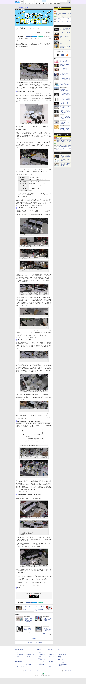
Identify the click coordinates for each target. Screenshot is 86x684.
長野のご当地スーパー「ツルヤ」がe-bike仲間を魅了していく (65, 90)
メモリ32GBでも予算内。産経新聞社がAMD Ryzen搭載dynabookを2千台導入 (65, 46)
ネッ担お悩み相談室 (19, 659)
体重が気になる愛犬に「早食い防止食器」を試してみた (27, 608)
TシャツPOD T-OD (42, 654)
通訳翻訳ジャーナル (52, 654)
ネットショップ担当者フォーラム (31, 652)
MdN (48, 659)
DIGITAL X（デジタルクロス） (30, 658)
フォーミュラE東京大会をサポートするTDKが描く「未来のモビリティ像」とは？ (65, 29)
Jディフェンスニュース (52, 652)
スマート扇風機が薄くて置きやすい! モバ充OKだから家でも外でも (65, 79)
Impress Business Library (30, 654)
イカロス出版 (50, 649)
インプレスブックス (29, 662)
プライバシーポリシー (46, 670)
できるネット (18, 664)
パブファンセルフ (62, 657)
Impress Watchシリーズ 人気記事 (63, 134)
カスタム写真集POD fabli (63, 662)
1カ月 (69, 9)
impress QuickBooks (62, 654)
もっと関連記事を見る (33, 638)
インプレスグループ (59, 670)
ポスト (21, 36)
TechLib (50, 666)
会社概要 (53, 670)
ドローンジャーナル (19, 658)
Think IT (17, 651)
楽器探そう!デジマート (42, 652)
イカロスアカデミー (52, 658)
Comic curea (61, 652)
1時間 (56, 9)
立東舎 (40, 656)
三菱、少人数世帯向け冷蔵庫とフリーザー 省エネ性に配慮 (65, 99)
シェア (30, 36)
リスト (25, 36)
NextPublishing (28, 664)
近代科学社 (39, 663)
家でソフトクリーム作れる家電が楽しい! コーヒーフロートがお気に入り (65, 117)
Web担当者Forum (18, 652)
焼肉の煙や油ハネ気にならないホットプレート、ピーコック (65, 65)
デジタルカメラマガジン (20, 663)
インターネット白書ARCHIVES (21, 666)
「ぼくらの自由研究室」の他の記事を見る (34, 642)
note (41, 36)
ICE (58, 649)
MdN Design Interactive (52, 663)
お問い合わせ (26, 670)
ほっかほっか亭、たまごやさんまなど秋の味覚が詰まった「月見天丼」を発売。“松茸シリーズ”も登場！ (63, 144)
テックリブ (49, 664)
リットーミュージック (42, 651)
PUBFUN (59, 656)
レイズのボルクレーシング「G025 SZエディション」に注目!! (65, 42)
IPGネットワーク (60, 659)
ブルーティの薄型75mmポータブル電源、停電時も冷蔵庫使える (65, 94)
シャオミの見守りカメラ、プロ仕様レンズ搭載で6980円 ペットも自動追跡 (65, 111)
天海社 (60, 651)
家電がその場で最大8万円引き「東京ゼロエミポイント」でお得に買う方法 (65, 164)
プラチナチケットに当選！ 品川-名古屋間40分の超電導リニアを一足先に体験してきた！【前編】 (47, 631)
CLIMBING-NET (41, 661)
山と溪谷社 (39, 658)
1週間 (65, 9)
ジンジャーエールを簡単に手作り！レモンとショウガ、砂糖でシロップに (65, 129)
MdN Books (51, 661)
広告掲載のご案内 (32, 670)
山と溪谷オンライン (42, 659)
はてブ (36, 36)
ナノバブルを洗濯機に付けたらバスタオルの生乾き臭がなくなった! (65, 156)
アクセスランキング (60, 7)
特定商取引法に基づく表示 (67, 670)
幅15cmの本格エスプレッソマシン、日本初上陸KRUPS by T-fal (65, 70)
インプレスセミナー (29, 656)
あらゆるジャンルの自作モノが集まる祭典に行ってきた (47, 619)
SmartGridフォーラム (29, 651)
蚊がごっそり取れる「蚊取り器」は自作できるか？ (28, 629)
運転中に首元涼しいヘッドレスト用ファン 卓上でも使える (65, 84)
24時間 (60, 9)
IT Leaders (17, 656)
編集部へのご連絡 (39, 670)
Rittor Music (39, 649)
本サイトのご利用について (19, 670)
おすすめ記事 (59, 152)
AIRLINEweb (51, 651)
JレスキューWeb (51, 656)
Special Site (59, 26)
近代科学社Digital (41, 664)
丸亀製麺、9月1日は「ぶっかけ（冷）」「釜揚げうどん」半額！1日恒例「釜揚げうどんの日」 (63, 141)
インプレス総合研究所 (19, 654)
